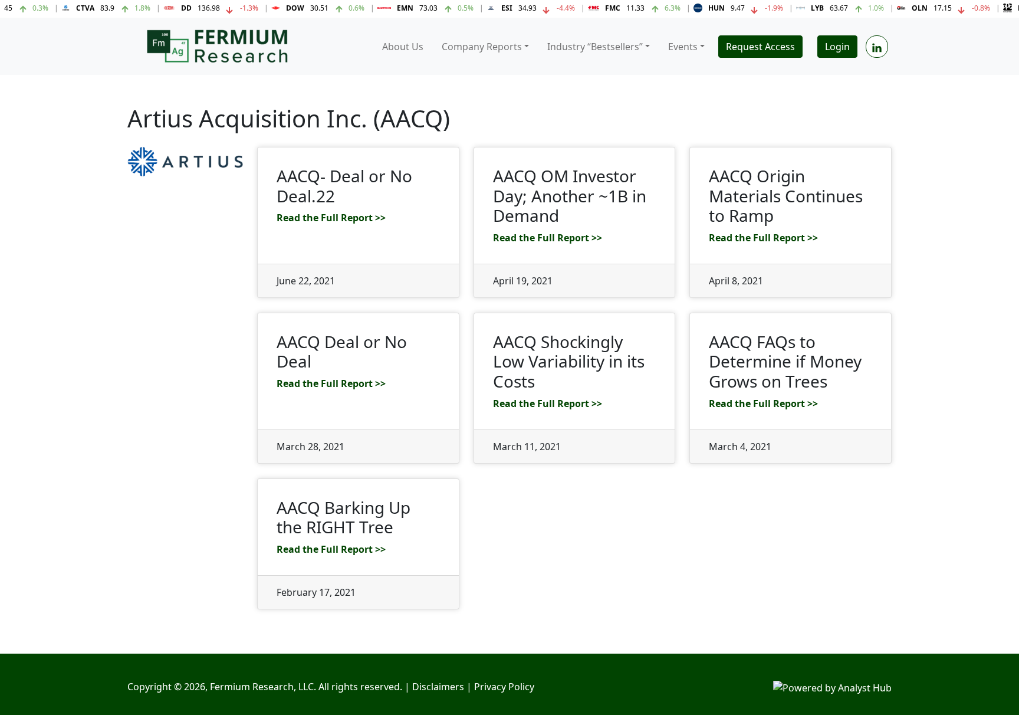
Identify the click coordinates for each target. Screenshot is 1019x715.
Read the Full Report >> (331, 217)
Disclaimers (438, 686)
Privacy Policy (504, 686)
